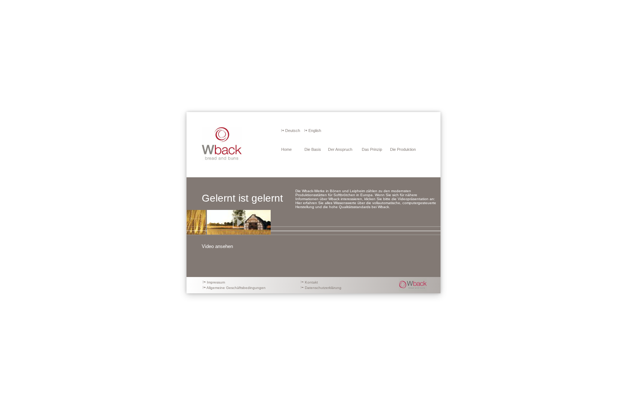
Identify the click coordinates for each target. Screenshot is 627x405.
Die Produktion (403, 149)
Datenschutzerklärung (323, 288)
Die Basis (312, 149)
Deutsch (292, 130)
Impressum (216, 282)
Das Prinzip (372, 149)
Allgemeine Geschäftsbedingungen (236, 288)
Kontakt (311, 282)
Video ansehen (217, 246)
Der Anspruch (340, 149)
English (314, 130)
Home (286, 149)
